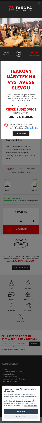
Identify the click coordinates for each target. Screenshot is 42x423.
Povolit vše (21, 411)
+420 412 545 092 (31, 128)
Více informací (21, 133)
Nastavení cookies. (30, 405)
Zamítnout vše (21, 417)
